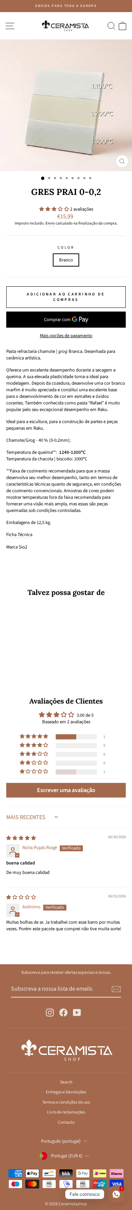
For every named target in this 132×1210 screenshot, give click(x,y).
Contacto (66, 1122)
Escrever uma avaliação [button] (66, 790)
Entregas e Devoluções (66, 1092)
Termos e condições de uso (66, 1102)
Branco (66, 260)
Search (66, 1082)
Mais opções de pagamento (66, 335)
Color (66, 247)
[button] (54, 209)
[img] (21, 838)
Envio (50, 223)
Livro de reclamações (66, 1112)
